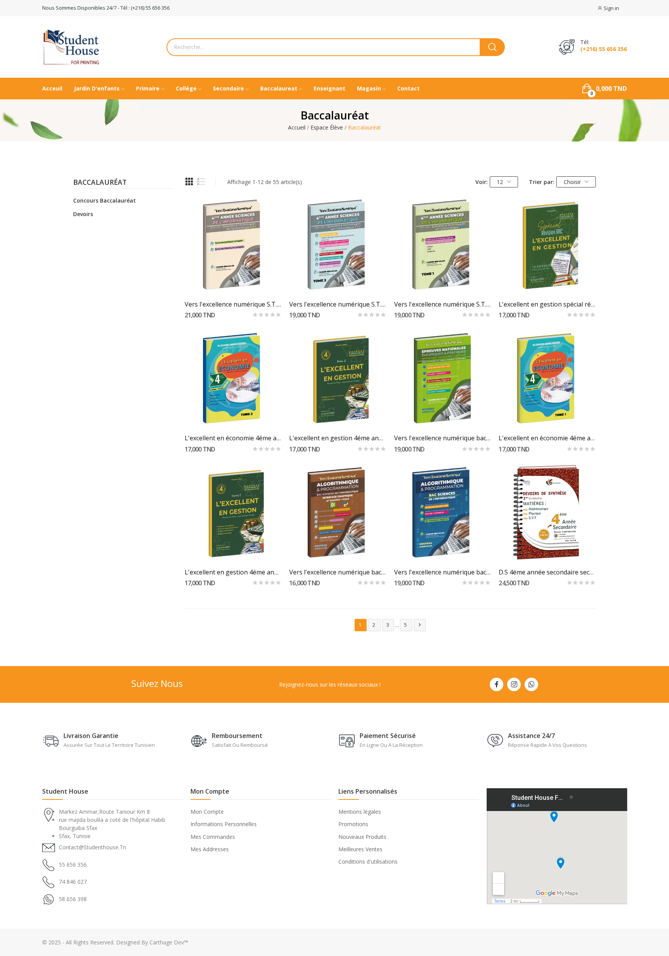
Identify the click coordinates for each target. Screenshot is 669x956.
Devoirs (83, 214)
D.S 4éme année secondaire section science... (547, 572)
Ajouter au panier (233, 279)
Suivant (420, 625)
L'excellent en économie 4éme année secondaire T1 (547, 438)
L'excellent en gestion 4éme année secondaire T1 (233, 572)
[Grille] (189, 181)
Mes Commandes (212, 836)
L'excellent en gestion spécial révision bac (547, 304)
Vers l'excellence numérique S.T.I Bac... (233, 304)
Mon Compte (207, 811)
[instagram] (514, 684)
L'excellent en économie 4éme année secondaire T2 (233, 438)
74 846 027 (73, 881)
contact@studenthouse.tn (92, 847)
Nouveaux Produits (362, 836)
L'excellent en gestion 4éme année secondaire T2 (337, 438)
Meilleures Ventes (360, 849)
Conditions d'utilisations (368, 861)
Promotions (353, 824)
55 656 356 (73, 864)
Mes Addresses (209, 849)
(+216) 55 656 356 (603, 49)
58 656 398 (73, 899)
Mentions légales (359, 811)
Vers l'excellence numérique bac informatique (442, 572)
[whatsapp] (531, 684)
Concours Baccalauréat (104, 200)
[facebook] (496, 684)
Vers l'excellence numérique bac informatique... (337, 572)
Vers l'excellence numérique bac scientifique (442, 438)
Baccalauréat (100, 183)
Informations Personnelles (223, 824)
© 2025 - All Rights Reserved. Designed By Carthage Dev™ (115, 942)
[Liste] (201, 181)
